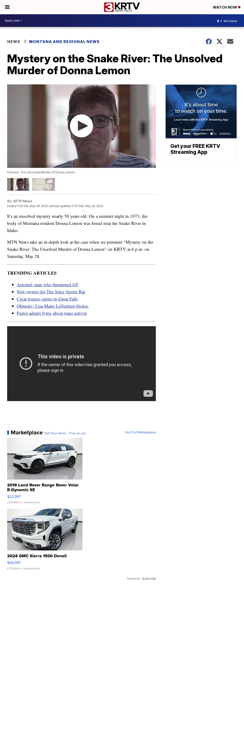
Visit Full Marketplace (140, 432)
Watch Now (225, 7)
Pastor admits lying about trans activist (52, 313)
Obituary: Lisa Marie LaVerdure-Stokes (52, 306)
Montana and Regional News (64, 41)
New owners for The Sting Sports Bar (51, 292)
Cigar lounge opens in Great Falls (47, 299)
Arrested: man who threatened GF (47, 284)
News (13, 41)
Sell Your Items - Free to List (65, 433)
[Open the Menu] (7, 7)
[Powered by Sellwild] (149, 578)
